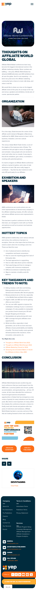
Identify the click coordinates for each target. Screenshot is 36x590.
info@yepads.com (12, 543)
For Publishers (7, 513)
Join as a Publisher (27, 449)
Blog (4, 519)
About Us (6, 506)
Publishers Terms (21, 510)
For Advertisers (8, 510)
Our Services (7, 526)
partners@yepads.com (14, 549)
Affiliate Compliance (23, 534)
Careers (5, 516)
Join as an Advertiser (9, 449)
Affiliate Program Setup (23, 527)
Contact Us (6, 523)
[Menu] (32, 4)
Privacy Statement (22, 513)
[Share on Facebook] (4, 464)
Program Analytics (22, 536)
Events (5, 529)
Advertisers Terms (22, 506)
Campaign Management (24, 529)
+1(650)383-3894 (12, 560)
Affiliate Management (23, 532)
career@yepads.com (13, 555)
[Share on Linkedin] (9, 464)
